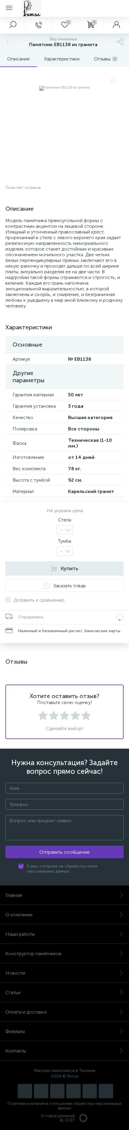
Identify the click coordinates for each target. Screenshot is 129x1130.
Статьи (12, 992)
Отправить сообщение (64, 852)
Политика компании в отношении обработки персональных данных (65, 1105)
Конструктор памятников (33, 953)
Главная (13, 895)
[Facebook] (89, 1091)
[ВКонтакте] (57, 1091)
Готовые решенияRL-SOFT (58, 1118)
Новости (15, 973)
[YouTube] (41, 1091)
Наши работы (20, 934)
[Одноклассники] (106, 1091)
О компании (18, 914)
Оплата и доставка (25, 1012)
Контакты (15, 1051)
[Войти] (116, 25)
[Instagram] (25, 1091)
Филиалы (15, 1031)
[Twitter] (73, 1091)
